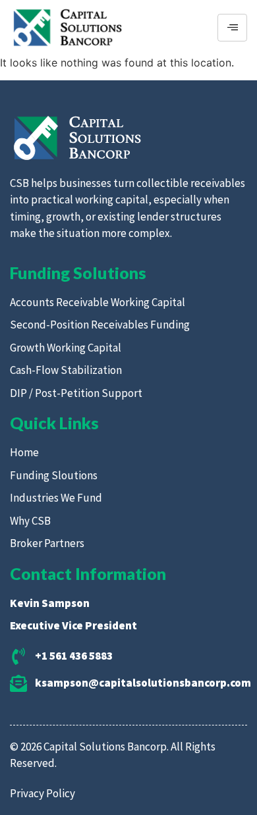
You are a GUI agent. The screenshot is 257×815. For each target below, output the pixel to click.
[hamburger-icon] (232, 27)
